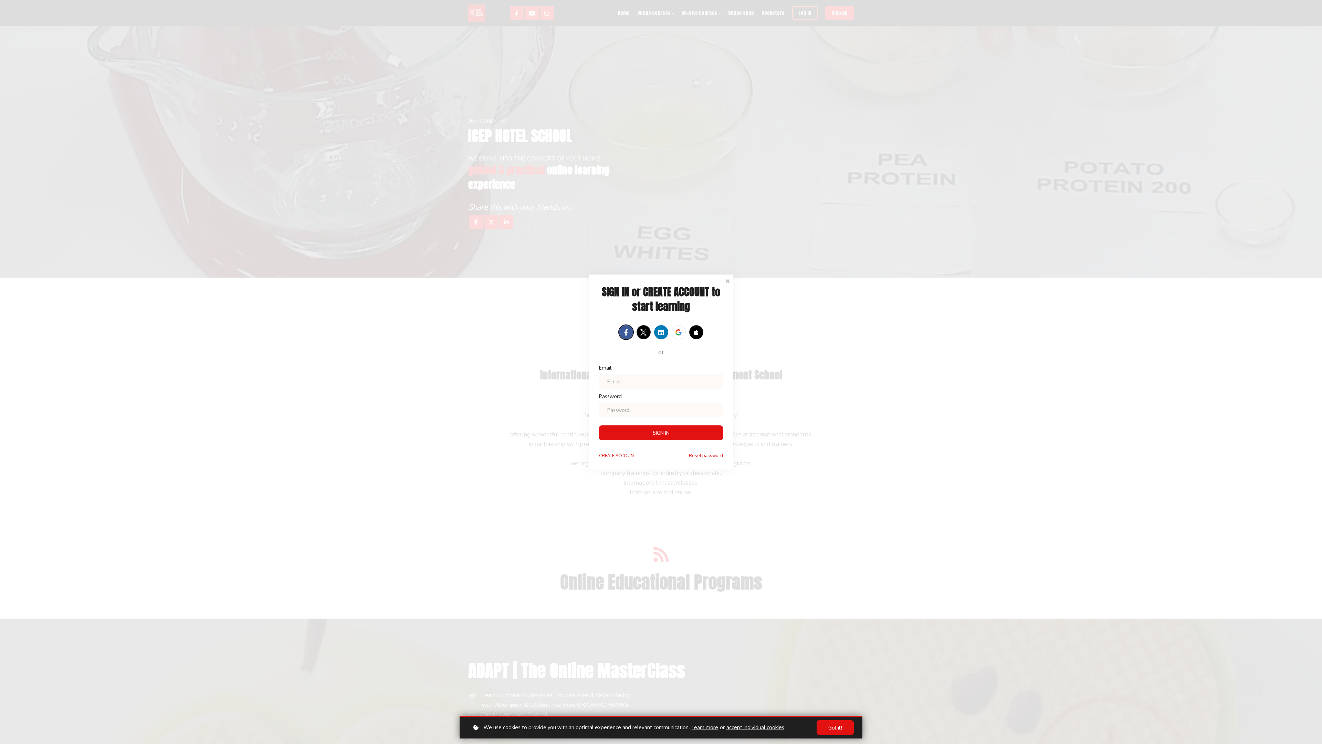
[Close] (727, 280)
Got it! (835, 728)
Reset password (706, 455)
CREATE (617, 455)
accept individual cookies (755, 727)
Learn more (705, 727)
